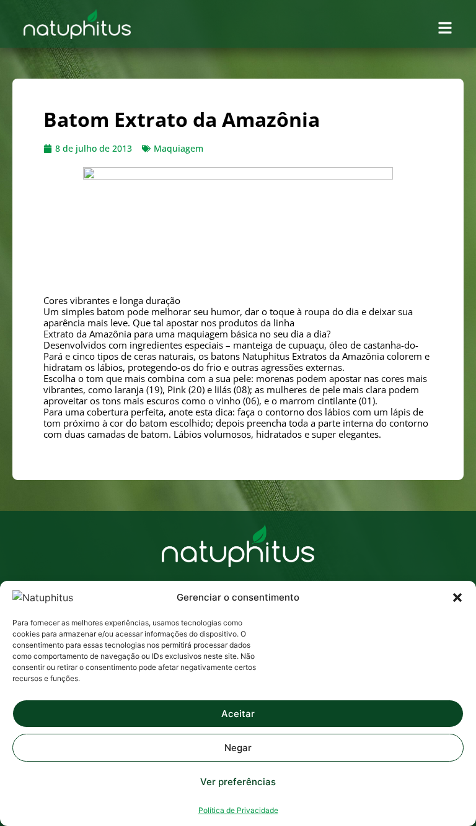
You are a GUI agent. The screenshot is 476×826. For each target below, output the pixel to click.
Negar (238, 748)
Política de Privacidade (238, 810)
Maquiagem (178, 148)
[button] (457, 597)
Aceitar (238, 713)
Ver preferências (238, 782)
